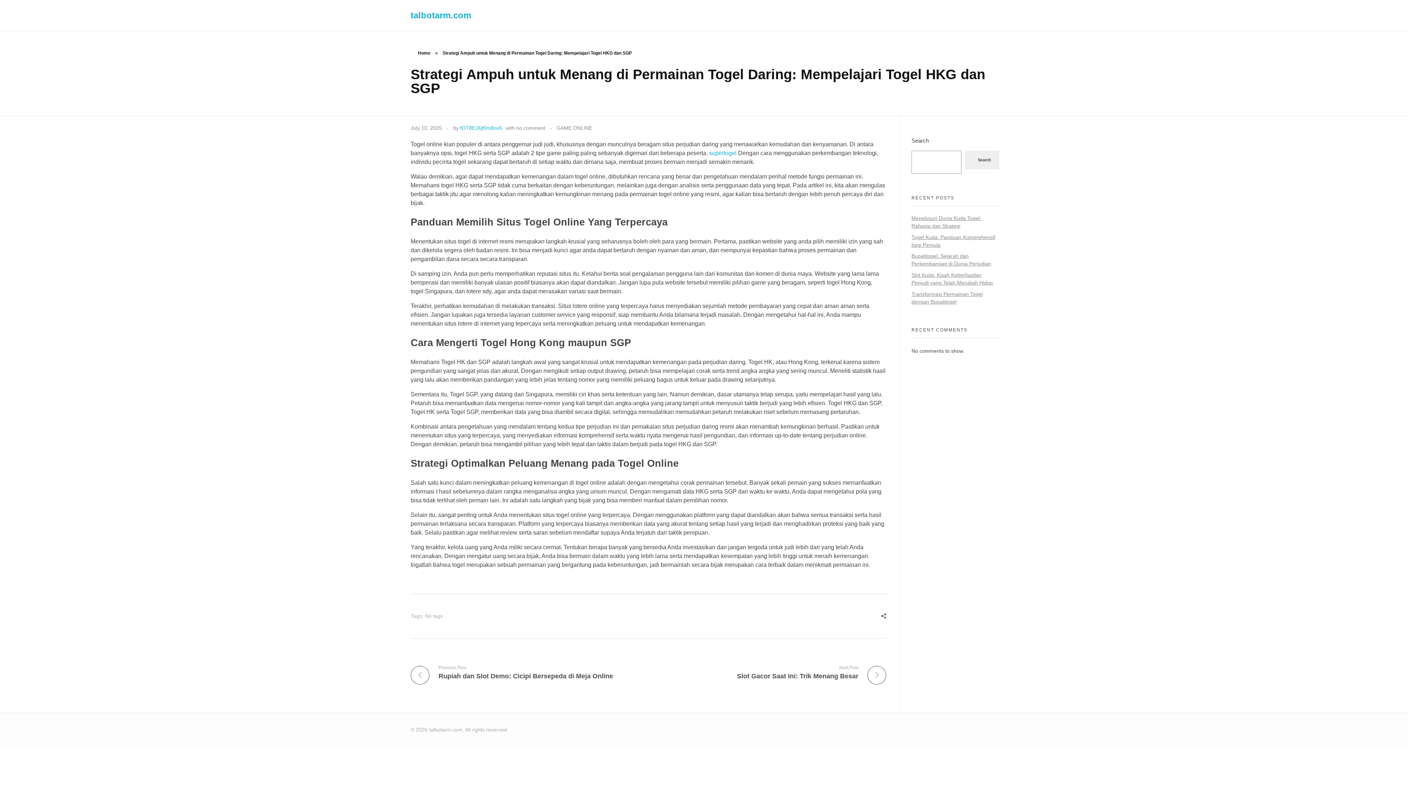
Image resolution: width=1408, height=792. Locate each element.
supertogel (723, 153)
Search (920, 141)
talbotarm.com (441, 15)
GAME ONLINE (574, 128)
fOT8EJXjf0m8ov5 (481, 128)
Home (424, 53)
